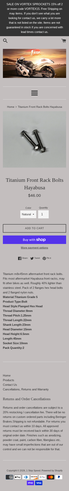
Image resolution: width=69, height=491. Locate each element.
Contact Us (10, 384)
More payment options (34, 247)
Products (8, 380)
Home (7, 375)
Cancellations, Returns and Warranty (26, 389)
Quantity (43, 207)
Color (28, 208)
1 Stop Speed (33, 470)
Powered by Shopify (52, 470)
